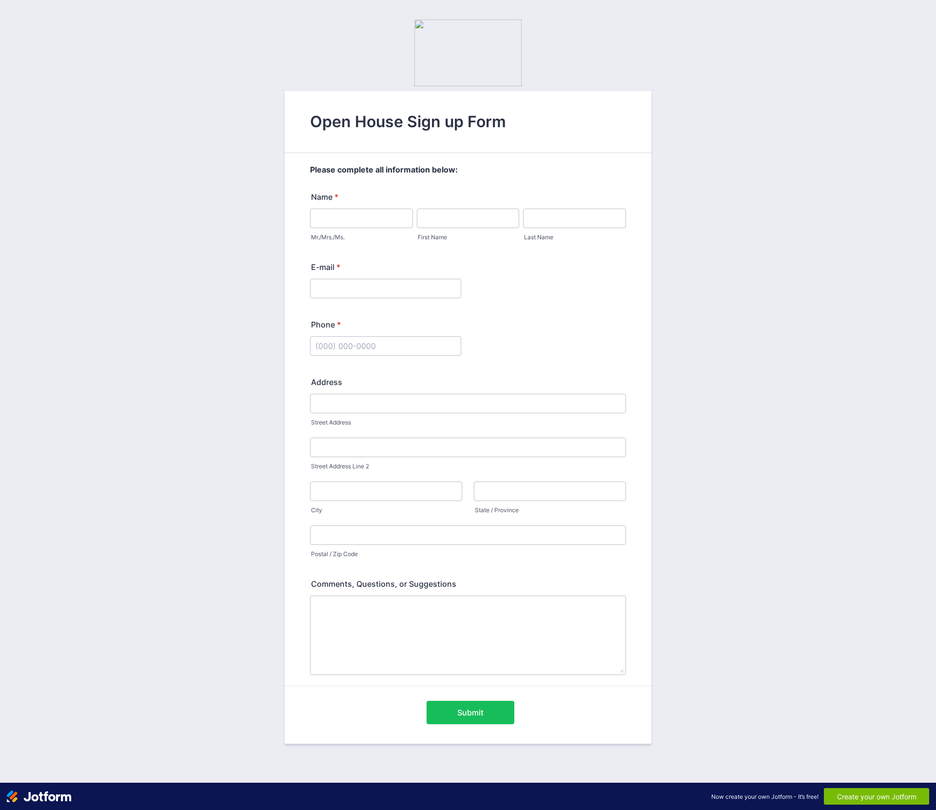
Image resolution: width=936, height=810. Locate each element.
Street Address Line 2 (340, 466)
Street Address (331, 422)
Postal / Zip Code (334, 554)
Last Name (538, 237)
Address (326, 382)
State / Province (497, 510)
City (316, 510)
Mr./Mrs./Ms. (328, 237)
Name (324, 197)
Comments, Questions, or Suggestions (383, 584)
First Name (432, 237)
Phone (326, 324)
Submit (470, 712)
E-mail (325, 267)
